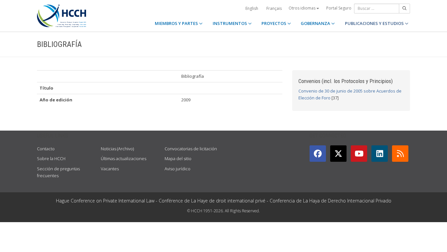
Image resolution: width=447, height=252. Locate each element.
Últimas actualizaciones (123, 158)
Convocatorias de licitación (191, 149)
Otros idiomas (302, 8)
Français (274, 8)
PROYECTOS (274, 23)
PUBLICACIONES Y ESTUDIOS (375, 23)
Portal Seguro (338, 8)
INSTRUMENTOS (230, 23)
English (251, 8)
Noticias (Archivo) (117, 149)
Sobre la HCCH (51, 158)
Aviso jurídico (177, 169)
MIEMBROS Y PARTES (177, 23)
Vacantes (110, 169)
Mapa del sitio (178, 158)
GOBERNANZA (316, 23)
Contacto (46, 149)
